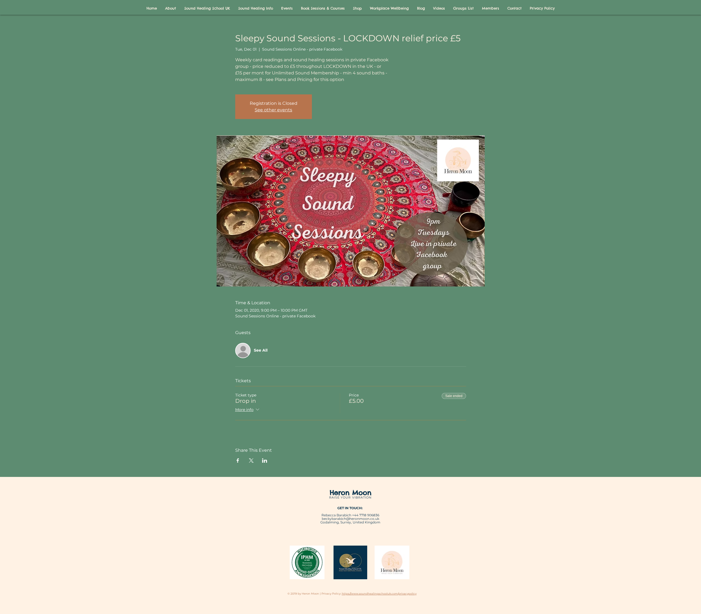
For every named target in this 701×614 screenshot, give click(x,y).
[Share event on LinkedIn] (264, 460)
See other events (273, 109)
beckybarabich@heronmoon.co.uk (350, 519)
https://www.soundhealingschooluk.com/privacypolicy (379, 593)
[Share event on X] (251, 460)
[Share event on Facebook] (237, 460)
